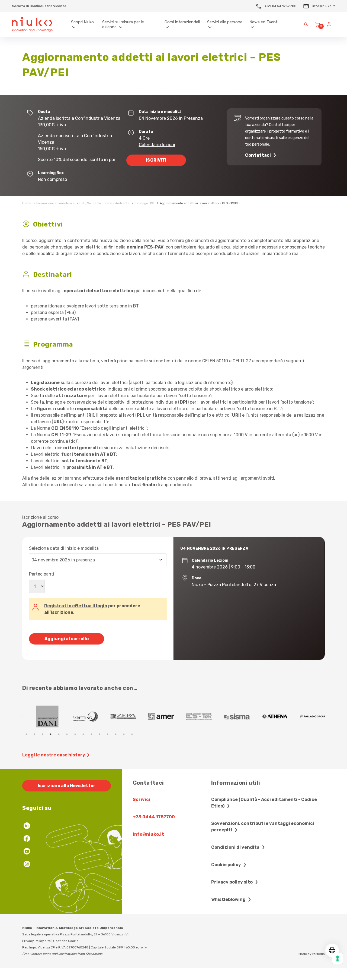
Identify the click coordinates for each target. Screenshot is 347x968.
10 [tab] (99, 734)
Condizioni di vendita (235, 847)
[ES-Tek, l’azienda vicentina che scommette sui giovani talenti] (193, 716)
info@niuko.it (323, 6)
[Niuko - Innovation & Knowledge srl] (32, 24)
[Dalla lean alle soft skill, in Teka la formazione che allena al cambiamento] (117, 716)
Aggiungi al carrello (66, 638)
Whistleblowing (228, 899)
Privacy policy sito (232, 882)
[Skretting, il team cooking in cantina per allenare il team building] (79, 716)
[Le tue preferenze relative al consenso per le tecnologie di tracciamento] (337, 958)
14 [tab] (132, 734)
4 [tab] (50, 734)
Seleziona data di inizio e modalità (64, 548)
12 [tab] (115, 734)
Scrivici (141, 799)
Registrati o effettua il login (75, 605)
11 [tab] (107, 734)
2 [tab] (34, 734)
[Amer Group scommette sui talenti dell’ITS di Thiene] (155, 716)
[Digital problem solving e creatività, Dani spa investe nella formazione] (41, 716)
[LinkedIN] (26, 826)
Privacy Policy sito (36, 941)
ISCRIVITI (156, 160)
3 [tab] (42, 734)
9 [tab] (91, 734)
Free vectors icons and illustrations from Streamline (62, 954)
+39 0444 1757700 (280, 6)
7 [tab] (75, 734)
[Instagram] (26, 864)
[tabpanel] (41, 716)
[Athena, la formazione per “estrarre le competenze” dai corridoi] (269, 716)
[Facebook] (26, 839)
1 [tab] (26, 734)
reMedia (318, 954)
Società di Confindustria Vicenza (39, 6)
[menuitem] (84, 24)
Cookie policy (226, 864)
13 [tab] (124, 734)
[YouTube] (26, 851)
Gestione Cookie (65, 941)
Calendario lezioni (157, 144)
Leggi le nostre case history (53, 755)
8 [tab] (83, 734)
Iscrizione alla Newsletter (66, 785)
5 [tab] (59, 734)
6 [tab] (67, 734)
